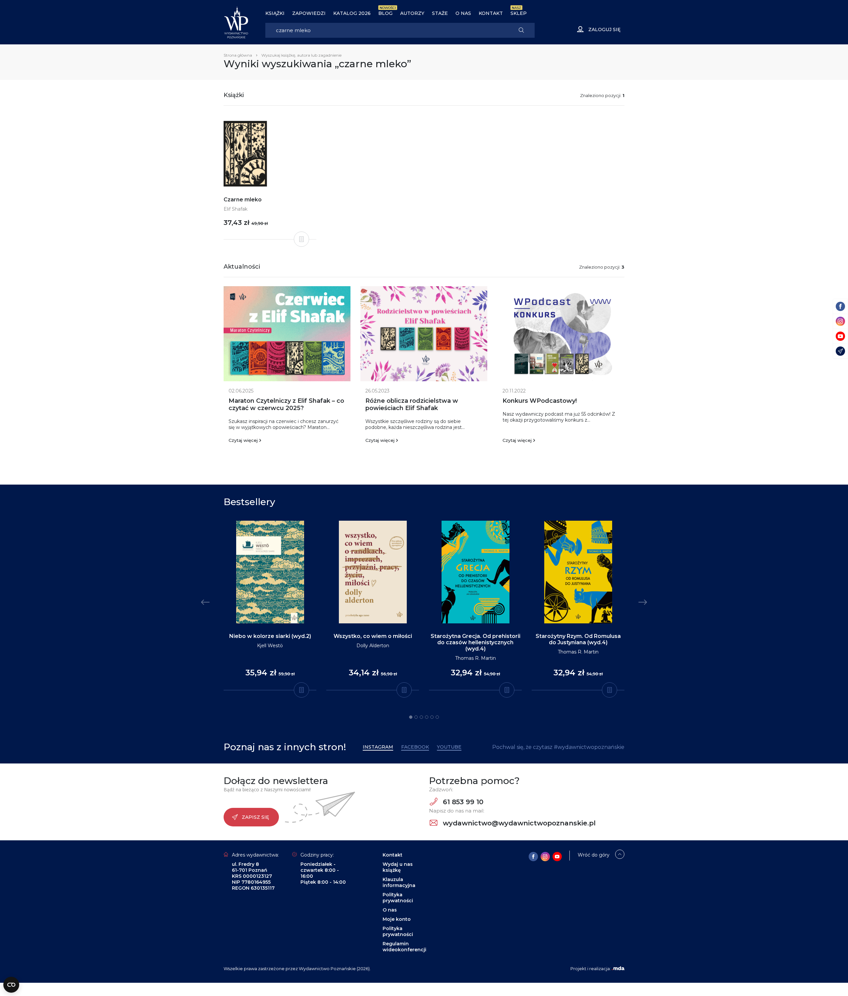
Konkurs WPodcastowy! (540, 400)
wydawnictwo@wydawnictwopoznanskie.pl (518, 823)
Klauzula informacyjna (399, 882)
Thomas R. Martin (475, 658)
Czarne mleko (243, 199)
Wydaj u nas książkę (398, 867)
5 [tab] (432, 717)
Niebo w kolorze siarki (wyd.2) (270, 636)
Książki (275, 13)
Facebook (415, 747)
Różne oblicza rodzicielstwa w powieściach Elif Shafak (411, 404)
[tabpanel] (270, 606)
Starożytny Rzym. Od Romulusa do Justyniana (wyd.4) (578, 639)
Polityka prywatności (398, 898)
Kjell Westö (270, 646)
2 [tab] (416, 717)
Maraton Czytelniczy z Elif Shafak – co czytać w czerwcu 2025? (286, 404)
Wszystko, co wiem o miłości (373, 636)
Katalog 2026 (352, 13)
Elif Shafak (235, 209)
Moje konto (397, 919)
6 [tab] (437, 717)
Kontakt (491, 13)
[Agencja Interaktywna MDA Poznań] (618, 968)
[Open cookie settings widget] (11, 985)
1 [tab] (410, 717)
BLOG (385, 13)
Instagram (378, 747)
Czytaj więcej (243, 440)
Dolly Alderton (372, 646)
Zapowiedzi (309, 13)
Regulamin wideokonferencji (404, 947)
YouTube (449, 747)
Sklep (518, 13)
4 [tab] (426, 717)
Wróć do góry (594, 855)
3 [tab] (421, 717)
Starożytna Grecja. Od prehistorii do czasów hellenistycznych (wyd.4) (475, 642)
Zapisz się (255, 817)
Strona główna (238, 55)
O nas (463, 13)
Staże (440, 13)
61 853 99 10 (462, 802)
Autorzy (412, 13)
